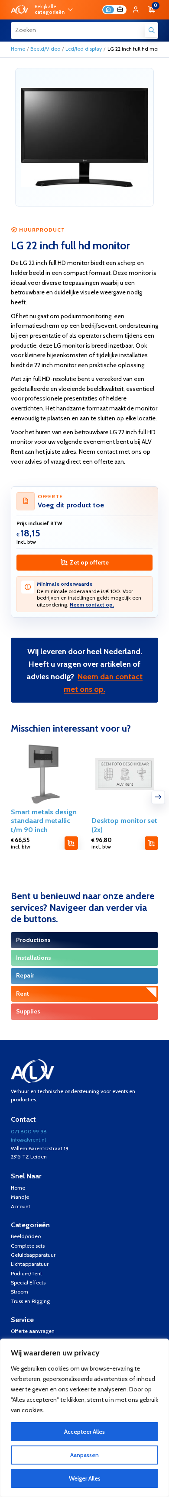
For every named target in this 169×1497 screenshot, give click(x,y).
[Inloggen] (135, 9)
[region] (84, 1418)
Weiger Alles (85, 1478)
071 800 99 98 (29, 1131)
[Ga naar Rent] (84, 994)
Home (18, 48)
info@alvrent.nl (28, 1139)
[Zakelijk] (120, 9)
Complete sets (28, 1245)
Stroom (19, 1291)
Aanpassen (84, 1455)
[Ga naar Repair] (84, 976)
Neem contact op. (92, 604)
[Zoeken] (151, 30)
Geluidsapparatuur (33, 1255)
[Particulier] (108, 9)
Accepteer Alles (84, 1432)
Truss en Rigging (30, 1301)
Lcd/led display (83, 48)
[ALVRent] (19, 10)
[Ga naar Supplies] (84, 1011)
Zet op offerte (89, 562)
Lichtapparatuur (30, 1264)
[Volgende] (158, 797)
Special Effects (28, 1282)
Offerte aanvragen (33, 1331)
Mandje (20, 1197)
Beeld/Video (45, 48)
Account (20, 1206)
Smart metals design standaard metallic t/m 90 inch (44, 821)
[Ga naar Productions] (84, 940)
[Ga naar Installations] (84, 958)
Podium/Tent (26, 1273)
